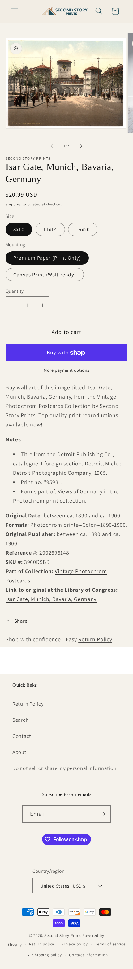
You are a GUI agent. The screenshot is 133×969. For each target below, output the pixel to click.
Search (20, 719)
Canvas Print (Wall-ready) (44, 274)
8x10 (18, 229)
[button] (15, 11)
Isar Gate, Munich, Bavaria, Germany (51, 599)
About (19, 752)
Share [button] (21, 620)
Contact (21, 736)
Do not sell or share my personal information (64, 768)
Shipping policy (47, 955)
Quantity (15, 291)
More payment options (66, 370)
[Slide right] (81, 146)
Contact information (88, 955)
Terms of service (110, 944)
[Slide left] (51, 146)
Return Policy (95, 639)
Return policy (41, 944)
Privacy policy (74, 944)
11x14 (50, 229)
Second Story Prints (62, 935)
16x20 (83, 229)
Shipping (14, 204)
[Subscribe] (102, 814)
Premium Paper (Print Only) (47, 257)
